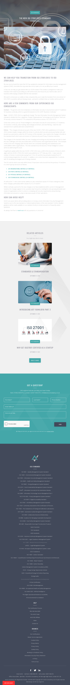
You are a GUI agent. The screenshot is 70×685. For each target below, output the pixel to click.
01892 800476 (19, 393)
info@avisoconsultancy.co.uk (51, 393)
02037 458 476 (35, 393)
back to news (35, 360)
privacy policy (50, 431)
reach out (20, 210)
